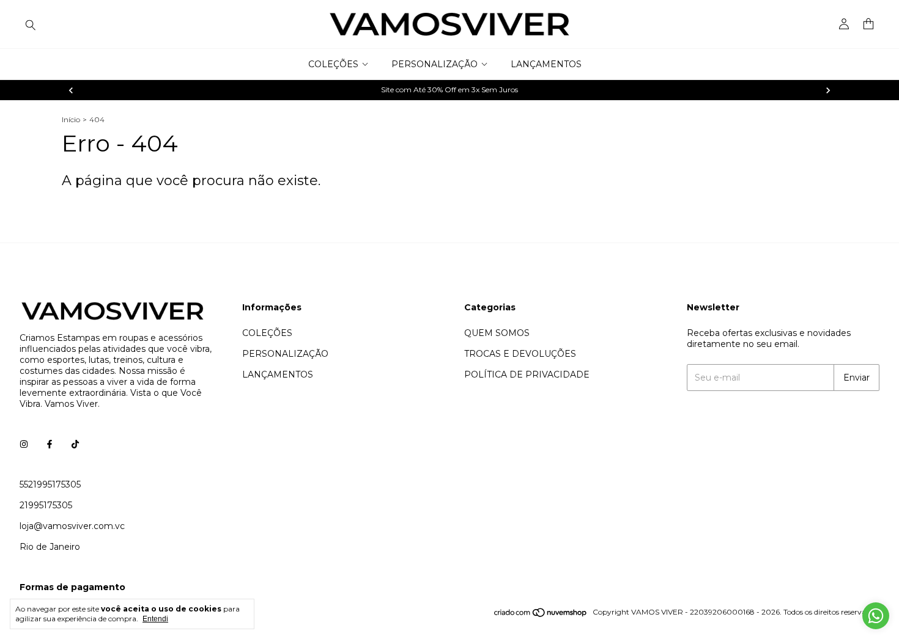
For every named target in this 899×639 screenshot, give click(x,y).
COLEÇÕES (333, 64)
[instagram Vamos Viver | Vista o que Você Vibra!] (24, 444)
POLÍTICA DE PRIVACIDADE (527, 374)
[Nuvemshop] (541, 614)
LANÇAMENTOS (546, 64)
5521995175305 (50, 484)
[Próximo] (828, 90)
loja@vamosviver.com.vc (72, 525)
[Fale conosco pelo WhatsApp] (875, 615)
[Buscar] (30, 24)
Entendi (155, 619)
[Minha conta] (844, 24)
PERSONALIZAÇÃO (434, 64)
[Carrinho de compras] (868, 24)
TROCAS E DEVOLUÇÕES (520, 353)
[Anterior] (71, 90)
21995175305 (46, 505)
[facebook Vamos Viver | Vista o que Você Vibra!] (49, 444)
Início (71, 119)
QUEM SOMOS (497, 332)
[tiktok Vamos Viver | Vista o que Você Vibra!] (75, 444)
